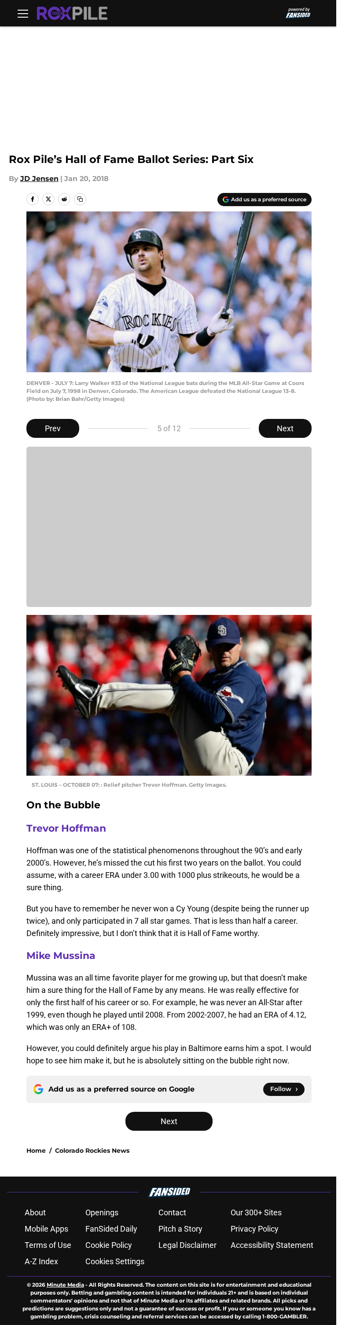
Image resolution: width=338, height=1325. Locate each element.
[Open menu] (23, 13)
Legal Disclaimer (187, 1245)
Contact (172, 1212)
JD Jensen (39, 178)
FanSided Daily (111, 1228)
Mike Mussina (61, 956)
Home (36, 1151)
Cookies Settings (114, 1261)
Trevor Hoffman (66, 828)
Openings (101, 1212)
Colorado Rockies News (92, 1151)
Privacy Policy (255, 1228)
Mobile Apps (46, 1228)
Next (285, 428)
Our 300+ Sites (256, 1212)
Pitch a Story (180, 1228)
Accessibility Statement (272, 1245)
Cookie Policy (108, 1245)
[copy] (80, 199)
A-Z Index (41, 1261)
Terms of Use (48, 1245)
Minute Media (65, 1284)
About (35, 1212)
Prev (53, 428)
